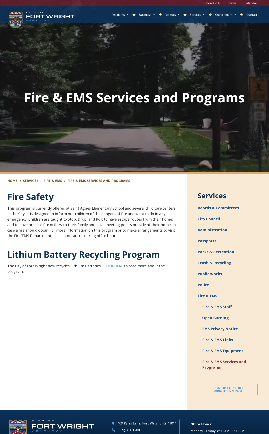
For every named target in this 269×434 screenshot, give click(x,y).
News (232, 3)
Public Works (210, 273)
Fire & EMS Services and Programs (224, 364)
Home (12, 180)
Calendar (250, 3)
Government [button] (223, 15)
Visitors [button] (170, 15)
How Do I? (213, 3)
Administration (212, 229)
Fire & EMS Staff (217, 306)
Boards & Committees (218, 207)
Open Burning (215, 317)
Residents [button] (118, 15)
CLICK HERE (113, 265)
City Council (209, 218)
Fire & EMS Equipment (222, 350)
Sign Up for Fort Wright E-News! (235, 389)
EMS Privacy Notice (220, 328)
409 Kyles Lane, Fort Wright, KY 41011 (147, 423)
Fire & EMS (53, 180)
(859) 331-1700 (128, 430)
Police (203, 284)
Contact (251, 15)
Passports (207, 240)
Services (30, 180)
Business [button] (145, 15)
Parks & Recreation (216, 251)
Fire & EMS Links (217, 339)
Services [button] (195, 15)
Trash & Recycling (214, 262)
